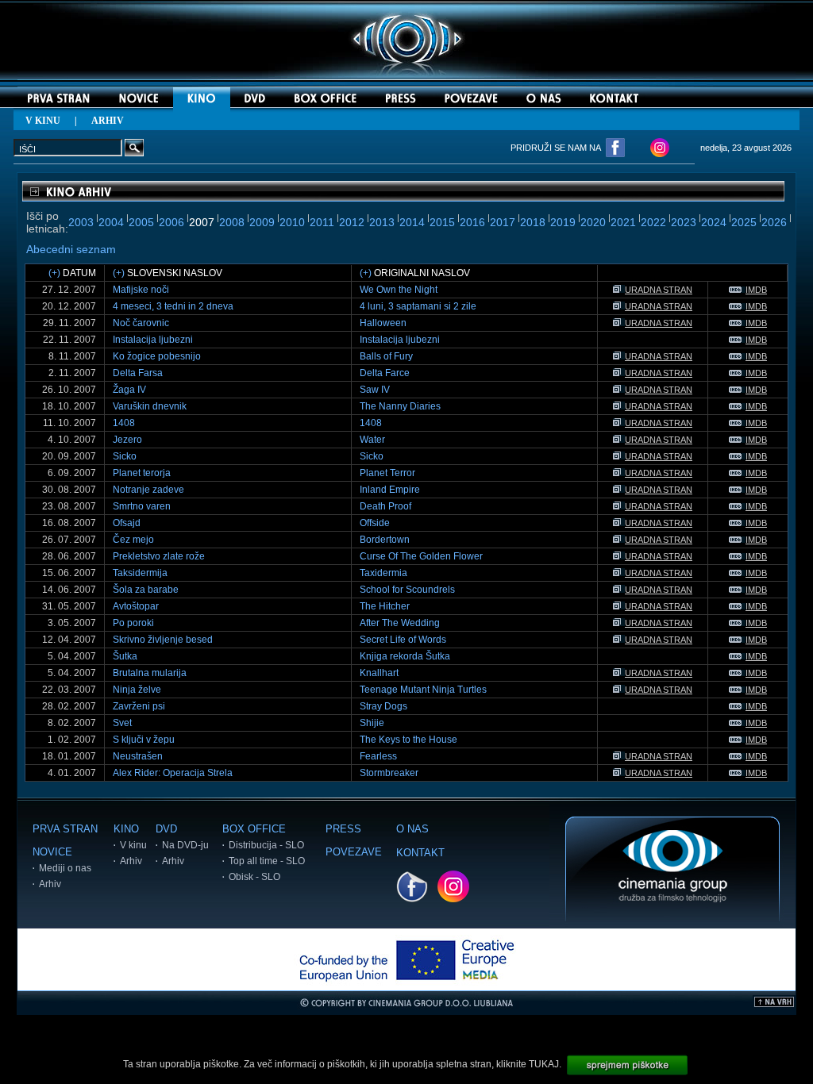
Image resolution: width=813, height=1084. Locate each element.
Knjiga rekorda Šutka (405, 656)
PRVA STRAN (65, 829)
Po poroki (133, 622)
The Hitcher (385, 606)
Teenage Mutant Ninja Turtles (423, 689)
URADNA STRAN (658, 289)
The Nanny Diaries (400, 406)
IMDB (756, 289)
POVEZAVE (354, 852)
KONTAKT (420, 853)
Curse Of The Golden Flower (421, 556)
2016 (472, 222)
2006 (171, 222)
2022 (653, 222)
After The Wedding (400, 622)
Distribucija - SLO (266, 845)
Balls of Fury (386, 356)
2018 (532, 222)
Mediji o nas (65, 868)
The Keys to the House (408, 739)
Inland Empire (390, 489)
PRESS (343, 829)
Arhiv (50, 884)
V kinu (133, 845)
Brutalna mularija (150, 672)
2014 (412, 222)
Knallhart (379, 672)
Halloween (383, 323)
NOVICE (52, 852)
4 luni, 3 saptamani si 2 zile (418, 306)
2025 (744, 222)
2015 (442, 222)
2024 (713, 222)
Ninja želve (137, 689)
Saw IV (375, 389)
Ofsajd (127, 523)
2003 (81, 222)
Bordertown (385, 539)
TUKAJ (544, 1064)
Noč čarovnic (141, 323)
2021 (623, 222)
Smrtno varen (142, 506)
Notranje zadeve (148, 489)
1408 (124, 423)
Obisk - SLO (254, 876)
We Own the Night (398, 289)
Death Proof (385, 506)
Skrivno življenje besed (163, 639)
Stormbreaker (389, 772)
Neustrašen (138, 756)
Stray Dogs (383, 706)
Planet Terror (387, 473)
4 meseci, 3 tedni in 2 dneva (173, 306)
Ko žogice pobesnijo (157, 356)
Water (372, 439)
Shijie (372, 722)
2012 (351, 222)
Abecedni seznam (71, 249)
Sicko (125, 456)
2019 (563, 222)
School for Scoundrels (407, 589)
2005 (141, 222)
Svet (122, 722)
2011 (322, 222)
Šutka (125, 656)
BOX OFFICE (254, 829)
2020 (593, 222)
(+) (54, 273)
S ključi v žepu (144, 739)
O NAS (412, 829)
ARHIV (107, 120)
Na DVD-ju (185, 845)
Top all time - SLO (267, 861)
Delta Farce (385, 373)
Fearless (378, 756)
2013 (382, 222)
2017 (502, 222)
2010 (292, 222)
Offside (375, 523)
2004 (111, 222)
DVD (166, 829)
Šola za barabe (146, 589)
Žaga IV (129, 389)
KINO (126, 829)
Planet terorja (142, 473)
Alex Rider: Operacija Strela (173, 772)
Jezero (127, 439)
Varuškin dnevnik (150, 406)
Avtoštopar (136, 606)
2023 (683, 222)
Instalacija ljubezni (153, 339)
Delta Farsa (138, 373)
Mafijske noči (141, 289)
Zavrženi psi (139, 706)
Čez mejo (133, 539)
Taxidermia (383, 573)
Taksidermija (140, 573)
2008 (232, 222)
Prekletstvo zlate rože (159, 556)
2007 (201, 222)
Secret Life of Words (403, 639)
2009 (262, 222)
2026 (774, 222)
